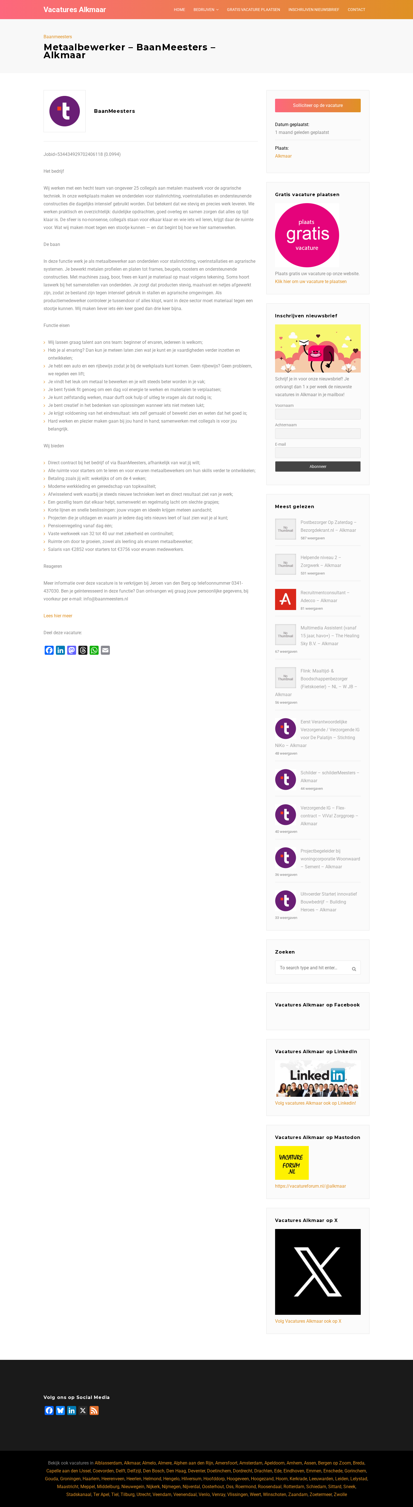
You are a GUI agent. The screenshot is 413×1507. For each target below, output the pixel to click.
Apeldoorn (274, 1463)
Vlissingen (237, 1494)
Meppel (87, 1486)
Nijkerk (153, 1486)
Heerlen (133, 1478)
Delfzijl (134, 1471)
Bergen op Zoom (334, 1463)
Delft (120, 1471)
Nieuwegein (132, 1486)
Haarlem (91, 1478)
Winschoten (274, 1494)
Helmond (152, 1478)
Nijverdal (191, 1486)
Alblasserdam (108, 1463)
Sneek (349, 1486)
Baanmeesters (58, 37)
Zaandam (298, 1494)
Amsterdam (250, 1463)
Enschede (332, 1471)
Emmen (313, 1471)
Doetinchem (219, 1471)
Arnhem (294, 1463)
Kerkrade (298, 1478)
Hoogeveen (238, 1478)
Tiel (115, 1494)
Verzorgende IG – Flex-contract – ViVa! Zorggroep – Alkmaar (329, 815)
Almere (165, 1463)
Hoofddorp (214, 1478)
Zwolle (340, 1494)
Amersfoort (226, 1463)
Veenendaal (185, 1494)
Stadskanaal (78, 1494)
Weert (255, 1494)
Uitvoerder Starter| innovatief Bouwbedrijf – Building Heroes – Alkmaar (329, 901)
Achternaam (286, 425)
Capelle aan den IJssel (68, 1471)
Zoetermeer (321, 1494)
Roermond (245, 1486)
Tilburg (128, 1494)
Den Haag (176, 1471)
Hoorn (282, 1478)
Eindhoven (293, 1471)
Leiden (341, 1478)
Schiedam (316, 1486)
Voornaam (284, 405)
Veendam (162, 1494)
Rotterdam (293, 1486)
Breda (358, 1463)
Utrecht (144, 1494)
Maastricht (67, 1486)
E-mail (280, 444)
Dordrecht (242, 1471)
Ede (278, 1471)
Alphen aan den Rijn (193, 1463)
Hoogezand (262, 1478)
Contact (356, 9)
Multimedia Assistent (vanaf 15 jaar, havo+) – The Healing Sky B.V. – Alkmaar (330, 635)
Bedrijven (204, 9)
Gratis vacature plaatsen (253, 9)
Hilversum (191, 1478)
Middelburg (108, 1486)
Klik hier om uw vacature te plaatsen (311, 281)
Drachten (263, 1471)
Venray (218, 1494)
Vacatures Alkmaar (75, 10)
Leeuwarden (321, 1478)
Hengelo (171, 1478)
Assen (310, 1463)
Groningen (70, 1478)
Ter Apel (101, 1494)
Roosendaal (270, 1486)
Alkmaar (283, 156)
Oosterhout (213, 1486)
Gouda (51, 1478)
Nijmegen (171, 1486)
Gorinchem (355, 1471)
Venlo (204, 1494)
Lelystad (358, 1478)
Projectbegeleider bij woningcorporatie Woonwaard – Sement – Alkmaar (330, 858)
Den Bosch (153, 1471)
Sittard (334, 1486)
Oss (229, 1486)
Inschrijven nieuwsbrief (314, 9)
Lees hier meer (58, 615)
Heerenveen (112, 1478)
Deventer (196, 1471)
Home (179, 9)
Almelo (149, 1463)
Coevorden (103, 1471)
